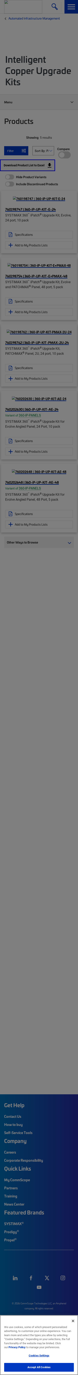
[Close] (73, 1321)
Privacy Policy (17, 1347)
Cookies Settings (39, 1355)
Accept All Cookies (39, 1367)
